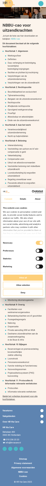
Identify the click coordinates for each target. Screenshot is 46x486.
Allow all (23, 277)
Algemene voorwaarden (23, 467)
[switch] (39, 251)
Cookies (23, 476)
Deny (23, 292)
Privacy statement (23, 463)
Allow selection (23, 285)
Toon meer (23, 410)
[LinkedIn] (5, 449)
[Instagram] (10, 449)
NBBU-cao (15, 39)
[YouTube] (21, 449)
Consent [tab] (8, 199)
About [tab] (38, 199)
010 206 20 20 (12, 439)
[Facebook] (16, 449)
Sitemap (23, 459)
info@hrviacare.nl (13, 442)
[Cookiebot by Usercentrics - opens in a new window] (32, 191)
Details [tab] (23, 199)
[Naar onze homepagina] (9, 3)
